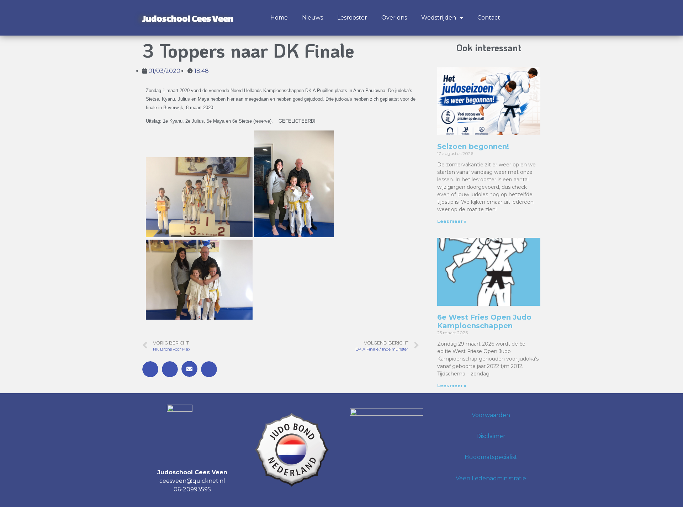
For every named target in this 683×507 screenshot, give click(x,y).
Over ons (394, 17)
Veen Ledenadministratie (491, 478)
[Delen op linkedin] (209, 369)
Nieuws (312, 17)
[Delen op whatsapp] (170, 369)
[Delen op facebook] (150, 369)
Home (279, 17)
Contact (488, 17)
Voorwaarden (491, 415)
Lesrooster (352, 17)
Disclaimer (490, 436)
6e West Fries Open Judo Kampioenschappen (484, 321)
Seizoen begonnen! (473, 146)
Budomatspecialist (491, 457)
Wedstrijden (438, 17)
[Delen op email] (189, 369)
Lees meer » (451, 221)
